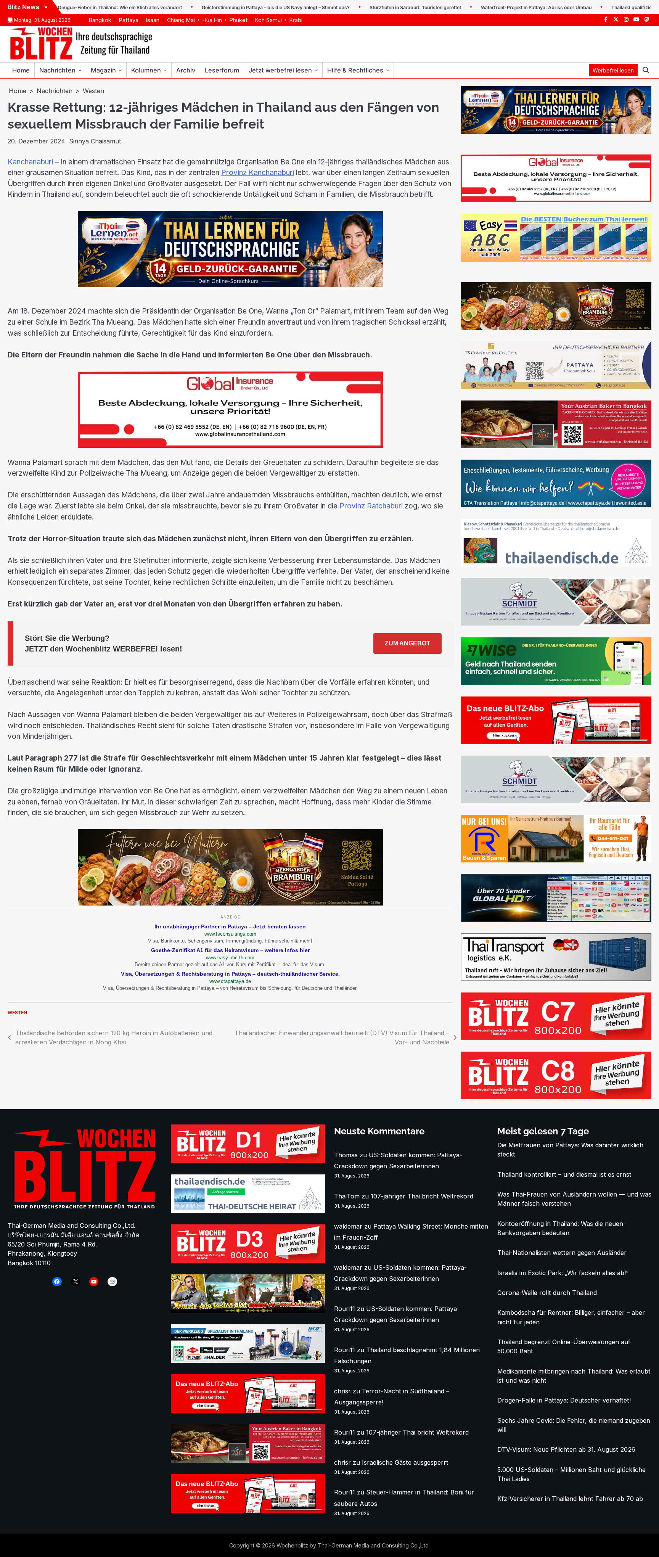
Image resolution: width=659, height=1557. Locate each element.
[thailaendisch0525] (556, 564)
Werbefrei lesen (613, 70)
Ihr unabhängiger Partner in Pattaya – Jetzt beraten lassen (230, 926)
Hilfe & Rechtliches (355, 70)
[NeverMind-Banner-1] (556, 623)
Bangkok (100, 20)
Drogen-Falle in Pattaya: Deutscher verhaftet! (564, 1400)
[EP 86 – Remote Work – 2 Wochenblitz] (248, 1310)
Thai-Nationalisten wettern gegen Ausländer (562, 1252)
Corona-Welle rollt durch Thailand (547, 1292)
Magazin (103, 70)
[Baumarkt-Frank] (556, 860)
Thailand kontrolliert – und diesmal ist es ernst (564, 1174)
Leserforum (222, 70)
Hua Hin (212, 20)
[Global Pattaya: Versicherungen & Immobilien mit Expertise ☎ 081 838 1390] (230, 445)
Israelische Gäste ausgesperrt (405, 1462)
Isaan (152, 20)
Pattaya (128, 20)
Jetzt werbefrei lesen (280, 70)
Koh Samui (268, 20)
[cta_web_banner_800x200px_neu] (556, 505)
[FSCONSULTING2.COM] (556, 387)
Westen (17, 1012)
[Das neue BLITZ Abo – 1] (556, 742)
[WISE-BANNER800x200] (556, 683)
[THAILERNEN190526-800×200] (230, 285)
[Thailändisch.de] (248, 1210)
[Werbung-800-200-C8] (556, 1097)
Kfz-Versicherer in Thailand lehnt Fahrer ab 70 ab (570, 1498)
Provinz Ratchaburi (371, 506)
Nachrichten (57, 70)
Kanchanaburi (30, 162)
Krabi (295, 20)
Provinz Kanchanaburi (257, 172)
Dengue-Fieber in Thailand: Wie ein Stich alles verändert (80, 7)
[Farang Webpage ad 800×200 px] (556, 446)
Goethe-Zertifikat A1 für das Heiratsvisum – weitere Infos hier (230, 950)
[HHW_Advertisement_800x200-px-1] (248, 1360)
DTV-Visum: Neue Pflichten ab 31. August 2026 (566, 1449)
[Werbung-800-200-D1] (248, 1161)
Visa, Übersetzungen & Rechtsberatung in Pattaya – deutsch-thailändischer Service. (230, 974)
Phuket (239, 20)
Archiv (185, 70)
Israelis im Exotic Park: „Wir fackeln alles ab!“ (562, 1273)
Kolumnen (146, 70)
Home (21, 70)
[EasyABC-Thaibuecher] (556, 259)
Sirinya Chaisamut (95, 141)
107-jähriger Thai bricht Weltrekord (422, 1196)
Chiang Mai (181, 20)
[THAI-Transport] (556, 979)
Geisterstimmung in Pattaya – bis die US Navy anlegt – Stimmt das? (236, 7)
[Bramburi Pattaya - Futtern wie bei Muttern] (230, 903)
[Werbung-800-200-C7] (556, 1038)
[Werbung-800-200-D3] (248, 1260)
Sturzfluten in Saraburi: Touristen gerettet (375, 7)
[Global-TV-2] (556, 919)
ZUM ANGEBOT (407, 643)
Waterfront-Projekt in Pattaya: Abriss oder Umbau (496, 7)
